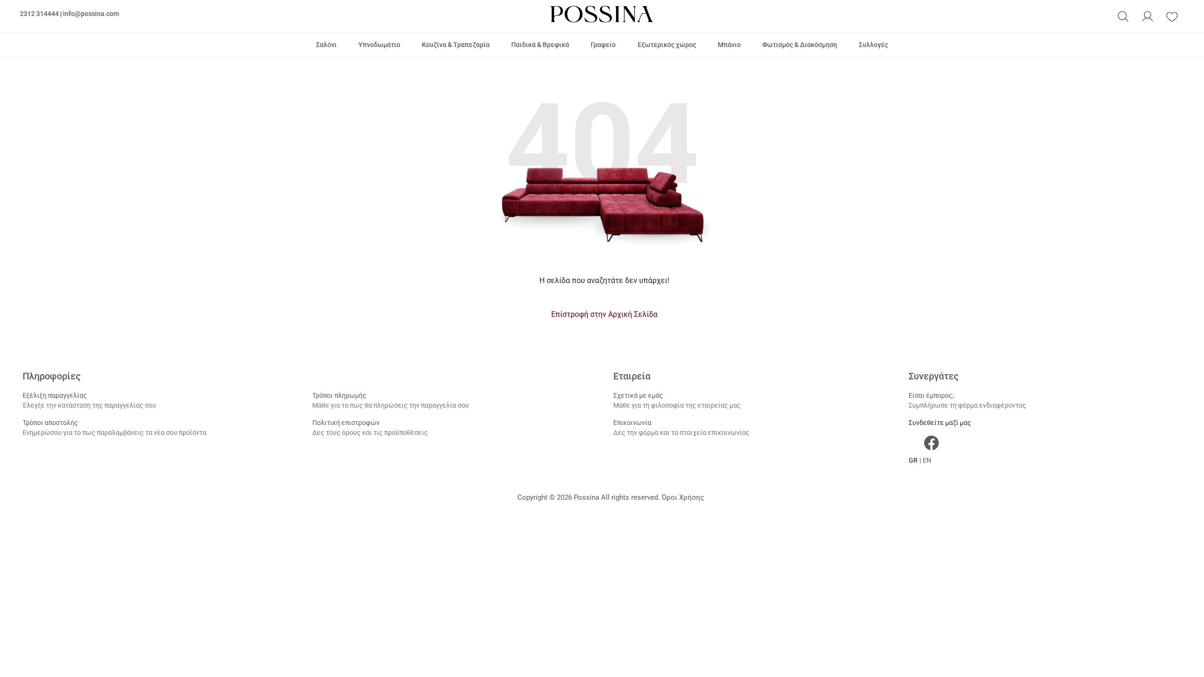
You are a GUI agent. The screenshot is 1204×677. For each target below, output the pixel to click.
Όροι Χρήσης (683, 497)
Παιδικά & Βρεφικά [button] (540, 44)
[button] (1123, 16)
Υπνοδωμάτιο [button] (379, 44)
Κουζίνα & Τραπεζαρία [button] (456, 44)
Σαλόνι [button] (326, 44)
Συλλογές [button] (873, 44)
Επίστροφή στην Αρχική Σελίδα (604, 314)
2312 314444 (39, 13)
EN (927, 460)
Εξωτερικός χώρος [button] (667, 44)
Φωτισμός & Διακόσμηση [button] (799, 44)
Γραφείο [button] (603, 44)
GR (913, 460)
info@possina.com (91, 13)
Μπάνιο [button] (729, 44)
